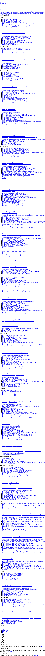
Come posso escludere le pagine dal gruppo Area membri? (13, 468)
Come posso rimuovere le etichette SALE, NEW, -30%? (12, 203)
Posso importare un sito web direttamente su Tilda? (11, 416)
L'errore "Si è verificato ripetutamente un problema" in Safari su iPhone (15, 330)
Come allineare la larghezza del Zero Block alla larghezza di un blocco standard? (17, 586)
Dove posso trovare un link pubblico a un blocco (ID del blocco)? (14, 400)
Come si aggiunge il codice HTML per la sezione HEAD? (13, 48)
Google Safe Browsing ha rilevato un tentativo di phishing (13, 564)
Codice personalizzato (35, 13)
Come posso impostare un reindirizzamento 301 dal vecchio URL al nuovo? (16, 295)
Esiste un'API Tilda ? (6, 424)
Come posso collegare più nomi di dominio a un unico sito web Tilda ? (15, 27)
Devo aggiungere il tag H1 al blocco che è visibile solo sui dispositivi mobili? (16, 309)
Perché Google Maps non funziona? (9, 392)
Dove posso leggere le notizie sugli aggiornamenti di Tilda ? (13, 397)
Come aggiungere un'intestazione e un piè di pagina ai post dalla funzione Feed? (17, 490)
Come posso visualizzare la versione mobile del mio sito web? (13, 325)
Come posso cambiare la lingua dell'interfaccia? (11, 361)
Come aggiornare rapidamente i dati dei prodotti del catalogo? (13, 218)
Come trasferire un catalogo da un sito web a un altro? (12, 242)
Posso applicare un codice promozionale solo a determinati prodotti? (14, 208)
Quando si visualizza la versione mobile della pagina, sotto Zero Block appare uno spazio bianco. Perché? (21, 618)
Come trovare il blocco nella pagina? (9, 104)
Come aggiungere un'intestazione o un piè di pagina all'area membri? (15, 475)
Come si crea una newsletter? (7, 458)
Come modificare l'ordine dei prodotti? (9, 198)
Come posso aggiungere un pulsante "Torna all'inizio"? (12, 366)
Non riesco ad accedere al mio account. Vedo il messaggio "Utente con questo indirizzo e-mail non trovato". (22, 398)
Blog (3, 632)
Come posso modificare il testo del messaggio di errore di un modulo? (15, 165)
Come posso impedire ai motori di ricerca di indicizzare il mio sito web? (15, 305)
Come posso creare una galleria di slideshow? (10, 395)
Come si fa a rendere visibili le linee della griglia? (11, 105)
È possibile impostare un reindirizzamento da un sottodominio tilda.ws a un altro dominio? (19, 300)
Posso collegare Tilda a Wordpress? (8, 428)
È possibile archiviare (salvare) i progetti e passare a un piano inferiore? (15, 144)
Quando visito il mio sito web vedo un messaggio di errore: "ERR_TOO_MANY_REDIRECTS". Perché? (22, 505)
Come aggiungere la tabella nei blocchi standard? (11, 112)
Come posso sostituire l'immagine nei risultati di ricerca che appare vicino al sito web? (18, 315)
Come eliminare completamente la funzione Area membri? (13, 477)
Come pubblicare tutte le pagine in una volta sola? (11, 365)
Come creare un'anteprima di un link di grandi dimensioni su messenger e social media (18, 293)
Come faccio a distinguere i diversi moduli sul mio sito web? (13, 158)
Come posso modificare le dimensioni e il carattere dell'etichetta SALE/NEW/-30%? (17, 227)
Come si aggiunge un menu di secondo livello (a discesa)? (13, 253)
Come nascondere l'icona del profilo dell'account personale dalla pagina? (15, 471)
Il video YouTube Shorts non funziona (9, 622)
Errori (25, 13)
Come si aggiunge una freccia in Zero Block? (10, 577)
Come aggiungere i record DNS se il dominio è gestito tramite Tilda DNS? (16, 25)
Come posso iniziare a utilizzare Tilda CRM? (10, 156)
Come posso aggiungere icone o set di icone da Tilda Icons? (13, 91)
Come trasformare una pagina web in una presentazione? (12, 106)
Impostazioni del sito (7, 11)
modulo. (42, 646)
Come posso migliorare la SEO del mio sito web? (11, 298)
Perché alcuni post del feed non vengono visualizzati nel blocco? (14, 491)
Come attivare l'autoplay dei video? (8, 102)
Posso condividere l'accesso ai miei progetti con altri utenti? (13, 409)
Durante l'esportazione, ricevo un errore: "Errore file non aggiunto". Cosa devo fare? (18, 547)
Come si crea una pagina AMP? (8, 329)
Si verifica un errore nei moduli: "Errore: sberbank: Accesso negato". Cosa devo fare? (18, 543)
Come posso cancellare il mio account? (9, 339)
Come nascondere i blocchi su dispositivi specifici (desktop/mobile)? (15, 114)
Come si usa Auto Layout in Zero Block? (10, 590)
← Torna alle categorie (4, 15)
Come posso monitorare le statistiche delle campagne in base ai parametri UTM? (17, 417)
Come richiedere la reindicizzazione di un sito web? (11, 314)
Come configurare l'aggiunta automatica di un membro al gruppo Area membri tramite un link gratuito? (21, 484)
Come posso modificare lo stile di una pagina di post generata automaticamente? (17, 488)
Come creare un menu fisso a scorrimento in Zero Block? (12, 573)
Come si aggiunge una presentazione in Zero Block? (12, 574)
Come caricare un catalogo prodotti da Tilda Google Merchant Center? (15, 244)
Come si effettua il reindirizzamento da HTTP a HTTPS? (12, 20)
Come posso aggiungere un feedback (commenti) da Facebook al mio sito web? (17, 602)
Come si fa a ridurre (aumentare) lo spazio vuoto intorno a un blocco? (15, 98)
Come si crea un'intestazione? (7, 53)
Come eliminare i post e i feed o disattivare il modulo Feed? (13, 493)
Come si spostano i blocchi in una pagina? (10, 92)
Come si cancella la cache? (7, 343)
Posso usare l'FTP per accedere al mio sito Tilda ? (11, 429)
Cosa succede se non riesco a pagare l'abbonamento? (12, 135)
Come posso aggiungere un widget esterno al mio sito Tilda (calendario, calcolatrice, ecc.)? (19, 342)
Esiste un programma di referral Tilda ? (9, 142)
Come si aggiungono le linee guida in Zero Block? (11, 575)
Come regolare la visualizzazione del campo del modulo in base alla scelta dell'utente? (18, 171)
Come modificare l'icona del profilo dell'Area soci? (11, 476)
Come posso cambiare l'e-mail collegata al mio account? (12, 357)
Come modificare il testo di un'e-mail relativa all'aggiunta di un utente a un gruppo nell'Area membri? (21, 479)
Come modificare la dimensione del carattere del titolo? (12, 125)
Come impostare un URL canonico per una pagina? (11, 319)
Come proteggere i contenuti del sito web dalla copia (12, 621)
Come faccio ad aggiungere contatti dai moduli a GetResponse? (14, 167)
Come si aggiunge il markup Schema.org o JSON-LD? (12, 78)
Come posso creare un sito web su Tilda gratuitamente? (12, 130)
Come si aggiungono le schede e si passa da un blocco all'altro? (14, 251)
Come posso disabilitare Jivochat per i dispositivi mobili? (12, 430)
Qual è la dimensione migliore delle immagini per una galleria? (13, 370)
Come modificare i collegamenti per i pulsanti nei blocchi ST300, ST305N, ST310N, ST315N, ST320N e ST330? (23, 221)
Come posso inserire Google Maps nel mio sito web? (12, 411)
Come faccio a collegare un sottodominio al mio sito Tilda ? (13, 22)
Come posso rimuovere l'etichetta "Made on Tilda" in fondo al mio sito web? (16, 345)
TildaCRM (6, 14)
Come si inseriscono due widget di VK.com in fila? (11, 607)
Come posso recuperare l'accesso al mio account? (11, 415)
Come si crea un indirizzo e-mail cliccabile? (10, 378)
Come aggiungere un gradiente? (8, 585)
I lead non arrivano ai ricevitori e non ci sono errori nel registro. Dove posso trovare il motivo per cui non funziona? (23, 152)
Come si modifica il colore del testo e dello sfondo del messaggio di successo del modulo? (18, 159)
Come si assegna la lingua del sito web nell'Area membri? (13, 467)
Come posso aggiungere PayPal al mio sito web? (11, 202)
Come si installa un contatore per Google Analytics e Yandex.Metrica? (15, 269)
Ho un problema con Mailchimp (8, 460)
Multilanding (37, 12)
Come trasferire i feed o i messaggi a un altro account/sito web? (14, 497)
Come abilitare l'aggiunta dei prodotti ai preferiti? (11, 237)
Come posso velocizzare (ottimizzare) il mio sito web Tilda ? (13, 33)
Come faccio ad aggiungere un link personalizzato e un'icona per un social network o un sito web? (20, 115)
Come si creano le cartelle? (7, 63)
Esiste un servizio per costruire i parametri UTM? (11, 427)
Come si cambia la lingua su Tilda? (8, 358)
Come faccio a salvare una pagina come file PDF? (11, 97)
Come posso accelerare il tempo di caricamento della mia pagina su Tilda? (16, 355)
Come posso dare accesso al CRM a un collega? (11, 179)
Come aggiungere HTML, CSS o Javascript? (10, 72)
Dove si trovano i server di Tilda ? (8, 393)
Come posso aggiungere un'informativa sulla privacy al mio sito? (14, 352)
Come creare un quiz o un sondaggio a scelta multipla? (12, 368)
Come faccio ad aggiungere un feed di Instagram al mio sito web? (14, 83)
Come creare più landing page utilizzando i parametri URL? (13, 452)
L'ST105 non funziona (6, 178)
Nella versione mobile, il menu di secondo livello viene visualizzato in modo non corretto (18, 617)
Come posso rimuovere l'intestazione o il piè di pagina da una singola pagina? (16, 49)
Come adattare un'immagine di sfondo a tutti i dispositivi (12, 117)
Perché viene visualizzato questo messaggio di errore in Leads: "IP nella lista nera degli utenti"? (19, 533)
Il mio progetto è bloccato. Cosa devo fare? (10, 354)
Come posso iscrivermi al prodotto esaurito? (10, 220)
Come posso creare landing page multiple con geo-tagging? (13, 453)
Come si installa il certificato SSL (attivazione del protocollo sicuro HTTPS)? (16, 34)
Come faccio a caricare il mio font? (8, 278)
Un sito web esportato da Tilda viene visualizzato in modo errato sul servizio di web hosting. (19, 612)
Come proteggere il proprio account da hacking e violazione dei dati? (15, 619)
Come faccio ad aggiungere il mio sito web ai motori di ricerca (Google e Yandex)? (17, 292)
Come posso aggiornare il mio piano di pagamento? (11, 138)
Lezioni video (4, 631)
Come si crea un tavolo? (6, 96)
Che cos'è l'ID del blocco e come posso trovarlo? (11, 337)
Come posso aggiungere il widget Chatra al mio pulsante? (13, 606)
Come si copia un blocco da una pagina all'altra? (11, 84)
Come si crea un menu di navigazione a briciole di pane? (12, 255)
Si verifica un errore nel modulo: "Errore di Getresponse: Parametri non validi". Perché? (18, 506)
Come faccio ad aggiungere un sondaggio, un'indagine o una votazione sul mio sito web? (18, 168)
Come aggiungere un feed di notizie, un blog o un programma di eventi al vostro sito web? (19, 495)
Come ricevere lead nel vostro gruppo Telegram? (11, 425)
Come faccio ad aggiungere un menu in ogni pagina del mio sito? (14, 254)
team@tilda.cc (11, 651)
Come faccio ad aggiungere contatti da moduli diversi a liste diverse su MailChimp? (17, 169)
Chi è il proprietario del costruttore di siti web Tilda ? (12, 391)
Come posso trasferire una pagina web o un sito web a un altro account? (15, 347)
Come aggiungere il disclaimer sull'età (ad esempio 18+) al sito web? (15, 379)
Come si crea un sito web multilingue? (9, 50)
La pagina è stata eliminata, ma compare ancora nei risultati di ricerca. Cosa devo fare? (18, 321)
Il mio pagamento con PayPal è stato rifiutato (10, 140)
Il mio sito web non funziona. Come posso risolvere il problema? (14, 396)
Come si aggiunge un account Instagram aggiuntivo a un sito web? (14, 101)
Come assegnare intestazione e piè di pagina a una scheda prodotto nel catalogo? (17, 186)
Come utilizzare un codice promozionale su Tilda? (11, 405)
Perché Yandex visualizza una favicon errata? (10, 308)
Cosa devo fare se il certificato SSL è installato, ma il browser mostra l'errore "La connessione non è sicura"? (22, 24)
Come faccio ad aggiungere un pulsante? (9, 74)
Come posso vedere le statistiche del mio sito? (10, 265)
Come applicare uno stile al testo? (8, 118)
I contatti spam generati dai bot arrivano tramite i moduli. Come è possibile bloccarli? (18, 174)
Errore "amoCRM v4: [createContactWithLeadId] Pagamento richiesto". (15, 173)
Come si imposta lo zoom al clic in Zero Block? (11, 578)
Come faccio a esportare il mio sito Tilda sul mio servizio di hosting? (15, 338)
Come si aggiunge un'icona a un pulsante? (10, 119)
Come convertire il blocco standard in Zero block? (11, 108)
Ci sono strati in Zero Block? (7, 576)
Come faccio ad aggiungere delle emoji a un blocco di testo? (13, 124)
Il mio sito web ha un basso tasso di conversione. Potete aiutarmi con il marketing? (17, 435)
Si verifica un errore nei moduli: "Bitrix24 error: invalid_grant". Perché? (15, 544)
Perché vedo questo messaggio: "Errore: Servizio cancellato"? (13, 560)
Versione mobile (19, 12)
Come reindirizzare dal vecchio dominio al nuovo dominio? (13, 29)
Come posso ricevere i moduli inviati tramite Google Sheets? (13, 153)
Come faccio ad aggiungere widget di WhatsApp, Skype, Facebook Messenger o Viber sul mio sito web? (21, 401)
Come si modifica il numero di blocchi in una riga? (11, 89)
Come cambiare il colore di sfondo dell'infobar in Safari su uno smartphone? (16, 38)
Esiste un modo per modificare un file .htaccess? (11, 426)
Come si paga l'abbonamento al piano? (9, 143)
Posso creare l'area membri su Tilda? (9, 473)
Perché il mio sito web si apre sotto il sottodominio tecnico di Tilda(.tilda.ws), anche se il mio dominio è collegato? (23, 30)
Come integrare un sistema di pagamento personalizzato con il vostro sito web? (16, 211)
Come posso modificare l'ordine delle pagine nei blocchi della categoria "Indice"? (17, 100)
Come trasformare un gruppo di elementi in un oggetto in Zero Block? (15, 594)
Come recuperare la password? (8, 442)
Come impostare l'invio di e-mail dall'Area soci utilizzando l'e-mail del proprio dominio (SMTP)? (20, 470)
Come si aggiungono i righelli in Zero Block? (10, 592)
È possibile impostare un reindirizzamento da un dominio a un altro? (14, 303)
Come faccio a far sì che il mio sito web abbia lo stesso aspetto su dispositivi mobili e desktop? (19, 327)
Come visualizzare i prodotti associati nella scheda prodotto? (13, 240)
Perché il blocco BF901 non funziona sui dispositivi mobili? (13, 331)
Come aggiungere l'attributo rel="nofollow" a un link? (12, 306)
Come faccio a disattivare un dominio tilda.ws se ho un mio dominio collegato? (16, 36)
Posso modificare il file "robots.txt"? (9, 408)
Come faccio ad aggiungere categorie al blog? (10, 65)
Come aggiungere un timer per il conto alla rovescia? (12, 349)
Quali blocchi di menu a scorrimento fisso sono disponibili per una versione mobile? (17, 252)
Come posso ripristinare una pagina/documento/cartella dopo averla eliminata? (16, 440)
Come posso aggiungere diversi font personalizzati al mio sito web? (14, 280)
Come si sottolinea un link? (7, 436)
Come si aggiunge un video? (7, 73)
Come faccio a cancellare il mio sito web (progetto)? (12, 364)
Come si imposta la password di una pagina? (10, 61)
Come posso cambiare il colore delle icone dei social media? (13, 90)
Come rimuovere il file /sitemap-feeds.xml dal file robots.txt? (13, 320)
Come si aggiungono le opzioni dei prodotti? (10, 199)
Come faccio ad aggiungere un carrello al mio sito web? (12, 189)
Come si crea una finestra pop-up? (8, 77)
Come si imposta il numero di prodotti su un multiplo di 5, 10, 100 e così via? (16, 599)
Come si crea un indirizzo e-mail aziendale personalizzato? (13, 35)
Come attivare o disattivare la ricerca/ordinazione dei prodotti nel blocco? (15, 219)
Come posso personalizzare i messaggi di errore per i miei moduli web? (15, 64)
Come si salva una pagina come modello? (10, 369)
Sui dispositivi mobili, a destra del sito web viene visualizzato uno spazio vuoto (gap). (18, 613)
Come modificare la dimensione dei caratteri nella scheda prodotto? (14, 204)
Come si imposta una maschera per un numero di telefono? (13, 351)
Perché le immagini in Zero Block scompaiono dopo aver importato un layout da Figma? (18, 583)
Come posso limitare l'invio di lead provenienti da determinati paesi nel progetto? (17, 180)
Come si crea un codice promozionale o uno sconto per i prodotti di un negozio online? (18, 187)
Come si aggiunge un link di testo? (8, 80)
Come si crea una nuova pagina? (8, 55)
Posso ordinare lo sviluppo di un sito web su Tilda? (11, 437)
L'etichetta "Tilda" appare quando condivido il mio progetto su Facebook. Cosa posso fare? (19, 362)
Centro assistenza (5, 630)
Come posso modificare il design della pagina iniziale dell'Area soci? (15, 472)
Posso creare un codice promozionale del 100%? (11, 201)
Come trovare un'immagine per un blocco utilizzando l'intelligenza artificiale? (16, 383)
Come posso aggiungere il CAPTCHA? (9, 402)
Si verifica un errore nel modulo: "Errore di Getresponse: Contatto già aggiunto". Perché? (18, 511)
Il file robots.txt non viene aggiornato (9, 623)
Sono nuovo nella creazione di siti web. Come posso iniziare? (13, 374)
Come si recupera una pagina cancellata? (9, 371)
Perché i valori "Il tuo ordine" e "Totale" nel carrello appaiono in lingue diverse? (17, 209)
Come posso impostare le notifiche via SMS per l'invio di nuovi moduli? (15, 160)
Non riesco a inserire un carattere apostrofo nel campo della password (15, 614)
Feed (23, 13)
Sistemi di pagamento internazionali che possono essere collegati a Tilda (15, 229)
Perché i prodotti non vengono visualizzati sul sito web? (12, 234)
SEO (15, 12)
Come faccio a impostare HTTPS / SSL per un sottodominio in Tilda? (15, 26)
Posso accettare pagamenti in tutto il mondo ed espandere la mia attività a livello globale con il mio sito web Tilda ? (23, 185)
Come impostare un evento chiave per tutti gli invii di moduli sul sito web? (16, 273)
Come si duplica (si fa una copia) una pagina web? (11, 51)
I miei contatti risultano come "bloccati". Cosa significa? (12, 236)
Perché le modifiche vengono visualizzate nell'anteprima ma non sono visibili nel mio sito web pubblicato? (22, 344)
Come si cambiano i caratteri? (7, 279)
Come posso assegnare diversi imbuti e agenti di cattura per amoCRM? (15, 166)
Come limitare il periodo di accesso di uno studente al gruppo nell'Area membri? (17, 474)
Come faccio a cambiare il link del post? (9, 489)
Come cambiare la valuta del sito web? (9, 213)
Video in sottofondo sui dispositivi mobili (10, 326)
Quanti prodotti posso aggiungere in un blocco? (11, 195)
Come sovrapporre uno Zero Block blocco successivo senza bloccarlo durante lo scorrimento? (19, 589)
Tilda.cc (3, 629)
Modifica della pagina (15, 11)
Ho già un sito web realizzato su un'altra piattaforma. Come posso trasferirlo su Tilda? (18, 418)
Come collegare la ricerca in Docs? (8, 438)
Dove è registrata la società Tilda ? (8, 336)
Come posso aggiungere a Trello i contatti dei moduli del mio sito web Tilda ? (16, 164)
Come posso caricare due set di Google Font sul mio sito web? (13, 277)
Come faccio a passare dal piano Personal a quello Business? (13, 136)
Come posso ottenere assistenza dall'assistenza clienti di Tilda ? (13, 335)
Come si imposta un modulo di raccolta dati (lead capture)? (13, 151)
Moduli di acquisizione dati (31, 11)
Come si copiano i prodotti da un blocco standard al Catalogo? (13, 243)
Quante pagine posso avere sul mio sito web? (10, 57)
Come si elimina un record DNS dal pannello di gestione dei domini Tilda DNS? (17, 42)
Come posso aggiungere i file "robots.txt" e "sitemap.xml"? (13, 290)
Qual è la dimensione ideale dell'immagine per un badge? (12, 346)
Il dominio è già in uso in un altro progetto (10, 44)
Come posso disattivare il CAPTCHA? (9, 390)
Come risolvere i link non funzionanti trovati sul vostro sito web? (14, 313)
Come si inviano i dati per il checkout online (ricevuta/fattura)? (13, 200)
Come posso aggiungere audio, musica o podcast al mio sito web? (14, 82)
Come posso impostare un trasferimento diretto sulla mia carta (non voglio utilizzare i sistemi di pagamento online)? (23, 139)
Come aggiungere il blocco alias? (8, 109)
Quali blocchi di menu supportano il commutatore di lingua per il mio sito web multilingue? (19, 59)
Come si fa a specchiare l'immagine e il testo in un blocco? (13, 99)
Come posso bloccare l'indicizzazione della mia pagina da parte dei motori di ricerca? (18, 301)
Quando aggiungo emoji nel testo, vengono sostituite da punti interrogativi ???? (17, 611)
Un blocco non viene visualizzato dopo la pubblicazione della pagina (15, 353)
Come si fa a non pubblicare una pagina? (9, 87)
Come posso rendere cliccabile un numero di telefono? (12, 340)
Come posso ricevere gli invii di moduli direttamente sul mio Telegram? (15, 150)
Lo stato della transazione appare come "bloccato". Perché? (13, 193)
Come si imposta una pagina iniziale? (9, 94)
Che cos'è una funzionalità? (7, 113)
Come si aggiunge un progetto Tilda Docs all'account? (12, 41)
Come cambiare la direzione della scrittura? (10, 68)
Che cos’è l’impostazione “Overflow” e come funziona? (12, 591)
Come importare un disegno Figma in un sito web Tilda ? (12, 581)
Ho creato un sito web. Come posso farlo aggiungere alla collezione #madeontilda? (17, 434)
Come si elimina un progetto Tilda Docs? (9, 441)
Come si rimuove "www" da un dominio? (10, 32)
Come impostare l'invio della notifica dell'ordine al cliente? (13, 241)
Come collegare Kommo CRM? (8, 157)
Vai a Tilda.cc (2, 3)
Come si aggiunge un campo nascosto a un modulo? (12, 600)
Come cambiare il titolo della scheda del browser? (11, 88)
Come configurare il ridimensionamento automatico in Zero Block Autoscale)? (16, 588)
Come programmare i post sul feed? (8, 494)
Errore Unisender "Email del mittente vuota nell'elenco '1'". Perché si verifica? (16, 563)
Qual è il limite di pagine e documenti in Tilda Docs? (12, 439)
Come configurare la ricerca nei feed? (9, 499)
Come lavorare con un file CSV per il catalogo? (11, 230)
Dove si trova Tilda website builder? (9, 394)
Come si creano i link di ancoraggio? (9, 81)
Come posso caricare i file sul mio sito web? (10, 341)
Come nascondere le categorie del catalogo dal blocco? (12, 224)
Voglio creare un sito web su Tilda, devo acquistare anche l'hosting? (14, 380)
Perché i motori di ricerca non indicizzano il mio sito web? (13, 307)
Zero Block (29, 13)
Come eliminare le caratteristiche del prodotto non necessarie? (13, 245)
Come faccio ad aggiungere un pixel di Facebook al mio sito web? (14, 267)
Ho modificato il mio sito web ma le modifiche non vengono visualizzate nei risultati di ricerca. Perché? (21, 312)
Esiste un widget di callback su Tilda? (9, 373)
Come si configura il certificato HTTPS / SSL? (11, 21)
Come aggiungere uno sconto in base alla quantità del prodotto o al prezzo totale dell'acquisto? (19, 197)
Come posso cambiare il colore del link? (9, 62)
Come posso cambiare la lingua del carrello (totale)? (11, 601)
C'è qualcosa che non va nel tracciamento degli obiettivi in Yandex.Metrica (16, 270)
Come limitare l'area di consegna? (8, 246)
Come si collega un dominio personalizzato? (10, 19)
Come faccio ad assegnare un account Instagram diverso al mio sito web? (15, 103)
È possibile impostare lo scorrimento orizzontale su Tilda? (13, 433)
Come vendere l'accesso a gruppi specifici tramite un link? (13, 469)
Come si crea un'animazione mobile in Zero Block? (11, 404)
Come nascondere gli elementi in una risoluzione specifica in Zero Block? (16, 587)
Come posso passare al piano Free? (8, 131)
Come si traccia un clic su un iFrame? (9, 603)
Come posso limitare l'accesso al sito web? (10, 363)
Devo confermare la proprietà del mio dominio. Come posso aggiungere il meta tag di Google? (19, 413)
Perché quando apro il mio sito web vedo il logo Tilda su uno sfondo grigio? (16, 37)
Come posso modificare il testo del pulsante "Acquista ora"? (13, 375)
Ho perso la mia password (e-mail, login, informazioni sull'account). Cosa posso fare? (18, 412)
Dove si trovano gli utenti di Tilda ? (8, 403)
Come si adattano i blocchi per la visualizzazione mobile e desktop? (14, 86)
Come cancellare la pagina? (7, 95)
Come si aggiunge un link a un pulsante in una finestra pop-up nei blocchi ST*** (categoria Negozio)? (21, 207)
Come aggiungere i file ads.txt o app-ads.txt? (10, 304)
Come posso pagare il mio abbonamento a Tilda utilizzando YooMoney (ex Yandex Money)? (19, 137)
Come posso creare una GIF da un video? (10, 420)
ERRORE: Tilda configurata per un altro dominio (11, 567)
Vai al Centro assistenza (9, 3)
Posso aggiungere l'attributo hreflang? (9, 66)
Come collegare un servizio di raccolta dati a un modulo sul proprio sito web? (16, 175)
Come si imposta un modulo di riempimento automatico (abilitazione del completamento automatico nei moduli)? (23, 604)
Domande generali (25, 12)
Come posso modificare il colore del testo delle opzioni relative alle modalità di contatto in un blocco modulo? (22, 123)
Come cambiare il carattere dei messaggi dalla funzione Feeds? (13, 496)
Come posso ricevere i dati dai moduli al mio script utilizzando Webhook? (16, 148)
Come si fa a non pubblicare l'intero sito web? (10, 54)
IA (8, 14)
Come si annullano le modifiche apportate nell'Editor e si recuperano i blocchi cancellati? (18, 93)
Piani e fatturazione (22, 11)
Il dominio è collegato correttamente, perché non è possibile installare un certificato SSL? (18, 23)
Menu (44, 11)
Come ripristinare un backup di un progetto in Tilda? (12, 446)
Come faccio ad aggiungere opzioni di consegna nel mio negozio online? (15, 196)
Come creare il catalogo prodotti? (8, 191)
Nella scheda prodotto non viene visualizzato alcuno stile (12, 205)
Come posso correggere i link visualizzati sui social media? (13, 367)
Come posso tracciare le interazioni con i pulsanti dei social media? (14, 272)
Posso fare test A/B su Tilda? (7, 360)
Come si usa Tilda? (5, 447)
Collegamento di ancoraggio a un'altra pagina (10, 419)
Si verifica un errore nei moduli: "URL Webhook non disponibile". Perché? (16, 523)
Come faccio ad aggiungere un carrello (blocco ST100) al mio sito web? (15, 217)
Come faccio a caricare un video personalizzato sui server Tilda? (14, 120)
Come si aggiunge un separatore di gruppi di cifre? (11, 605)
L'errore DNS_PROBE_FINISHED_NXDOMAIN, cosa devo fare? (15, 40)
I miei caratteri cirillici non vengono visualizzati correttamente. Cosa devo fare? (16, 284)
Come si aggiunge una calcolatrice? (8, 155)
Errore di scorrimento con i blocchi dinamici (10, 620)
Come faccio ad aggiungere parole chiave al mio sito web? (13, 317)
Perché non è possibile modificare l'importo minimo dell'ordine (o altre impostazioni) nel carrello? (20, 214)
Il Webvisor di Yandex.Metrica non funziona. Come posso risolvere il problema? (17, 263)
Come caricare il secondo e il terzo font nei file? (11, 286)
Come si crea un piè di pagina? (8, 60)
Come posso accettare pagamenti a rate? (9, 206)
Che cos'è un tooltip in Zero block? (8, 414)
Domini (1, 11)
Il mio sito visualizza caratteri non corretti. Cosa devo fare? (13, 281)
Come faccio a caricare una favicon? (9, 56)
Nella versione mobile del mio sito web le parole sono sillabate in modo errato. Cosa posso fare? (20, 328)
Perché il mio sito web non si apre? (8, 28)
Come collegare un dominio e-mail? (9, 39)
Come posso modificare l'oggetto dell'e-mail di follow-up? (13, 162)
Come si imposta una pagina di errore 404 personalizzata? (13, 302)
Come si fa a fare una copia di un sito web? (10, 79)
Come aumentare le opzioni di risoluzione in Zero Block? (12, 595)
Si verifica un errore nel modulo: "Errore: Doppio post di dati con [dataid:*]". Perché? (18, 536)
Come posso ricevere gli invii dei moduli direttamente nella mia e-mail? (15, 149)
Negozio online (39, 11)
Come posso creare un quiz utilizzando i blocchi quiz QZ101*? (14, 181)
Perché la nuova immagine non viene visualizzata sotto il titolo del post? (15, 498)
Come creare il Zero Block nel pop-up (9, 582)
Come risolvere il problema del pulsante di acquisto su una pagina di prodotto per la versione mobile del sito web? (23, 190)
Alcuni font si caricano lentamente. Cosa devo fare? (11, 285)
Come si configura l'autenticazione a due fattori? (11, 386)
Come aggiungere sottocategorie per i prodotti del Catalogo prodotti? (15, 194)
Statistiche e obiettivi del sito (5, 12)
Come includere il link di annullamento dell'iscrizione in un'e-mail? (14, 461)
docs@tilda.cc (35, 655)
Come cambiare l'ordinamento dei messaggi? (10, 492)
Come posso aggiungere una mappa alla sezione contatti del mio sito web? (16, 359)
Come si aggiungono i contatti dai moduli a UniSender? (12, 163)
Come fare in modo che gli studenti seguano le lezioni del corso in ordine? (16, 482)
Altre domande (32, 12)
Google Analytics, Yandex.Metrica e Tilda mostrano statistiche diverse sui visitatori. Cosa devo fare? (20, 271)
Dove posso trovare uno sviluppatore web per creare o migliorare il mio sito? (16, 423)
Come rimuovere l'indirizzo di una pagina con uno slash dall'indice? (14, 299)
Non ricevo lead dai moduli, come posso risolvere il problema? (13, 154)
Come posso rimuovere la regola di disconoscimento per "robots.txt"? (15, 294)
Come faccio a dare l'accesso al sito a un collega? (11, 67)
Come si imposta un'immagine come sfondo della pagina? (13, 52)
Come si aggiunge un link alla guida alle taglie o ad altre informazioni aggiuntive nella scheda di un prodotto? (22, 238)
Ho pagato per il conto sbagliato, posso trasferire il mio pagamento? (14, 141)
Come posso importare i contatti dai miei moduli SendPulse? (13, 170)
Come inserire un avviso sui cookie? (9, 385)
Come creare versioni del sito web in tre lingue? (11, 454)
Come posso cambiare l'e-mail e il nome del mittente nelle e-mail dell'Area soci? (17, 478)
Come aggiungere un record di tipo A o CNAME (11, 43)
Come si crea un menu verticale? (8, 258)
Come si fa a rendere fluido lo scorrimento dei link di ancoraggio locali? (15, 348)
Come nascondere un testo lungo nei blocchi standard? (12, 116)
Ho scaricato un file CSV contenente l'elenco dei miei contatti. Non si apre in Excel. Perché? (19, 432)
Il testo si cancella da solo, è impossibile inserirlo (11, 126)
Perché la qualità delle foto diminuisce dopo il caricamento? (13, 431)
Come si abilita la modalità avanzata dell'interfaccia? (12, 111)
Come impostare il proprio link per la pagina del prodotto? (13, 192)
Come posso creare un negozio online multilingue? (11, 228)
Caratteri (12, 12)
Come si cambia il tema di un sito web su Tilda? (11, 384)
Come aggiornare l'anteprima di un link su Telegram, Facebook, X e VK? (15, 316)
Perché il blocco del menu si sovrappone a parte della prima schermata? (15, 260)
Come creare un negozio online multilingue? (10, 212)
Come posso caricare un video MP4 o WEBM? (11, 410)
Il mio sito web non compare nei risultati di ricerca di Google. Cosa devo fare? (16, 291)
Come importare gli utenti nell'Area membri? (10, 483)
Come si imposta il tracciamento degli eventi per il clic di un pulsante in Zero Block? (17, 266)
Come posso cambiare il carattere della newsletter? (11, 459)
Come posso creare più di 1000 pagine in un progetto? (12, 356)
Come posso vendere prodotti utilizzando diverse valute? (12, 239)
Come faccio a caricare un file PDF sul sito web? (11, 76)
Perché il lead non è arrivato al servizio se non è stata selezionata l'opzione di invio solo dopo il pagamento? (22, 172)
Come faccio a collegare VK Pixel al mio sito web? (11, 268)
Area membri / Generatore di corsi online (14, 13)
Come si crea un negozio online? (8, 247)
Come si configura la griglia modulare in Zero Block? (12, 593)
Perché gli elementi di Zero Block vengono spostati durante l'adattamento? (16, 580)
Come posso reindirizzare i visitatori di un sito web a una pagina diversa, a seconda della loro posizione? (21, 451)
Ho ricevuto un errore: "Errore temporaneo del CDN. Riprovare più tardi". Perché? (17, 532)
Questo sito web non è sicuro (7, 559)
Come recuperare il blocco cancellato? (9, 110)
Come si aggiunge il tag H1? (7, 297)
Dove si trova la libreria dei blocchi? (9, 75)
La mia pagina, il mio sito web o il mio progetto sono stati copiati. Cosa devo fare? (17, 445)
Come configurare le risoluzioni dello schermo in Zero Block (13, 579)
